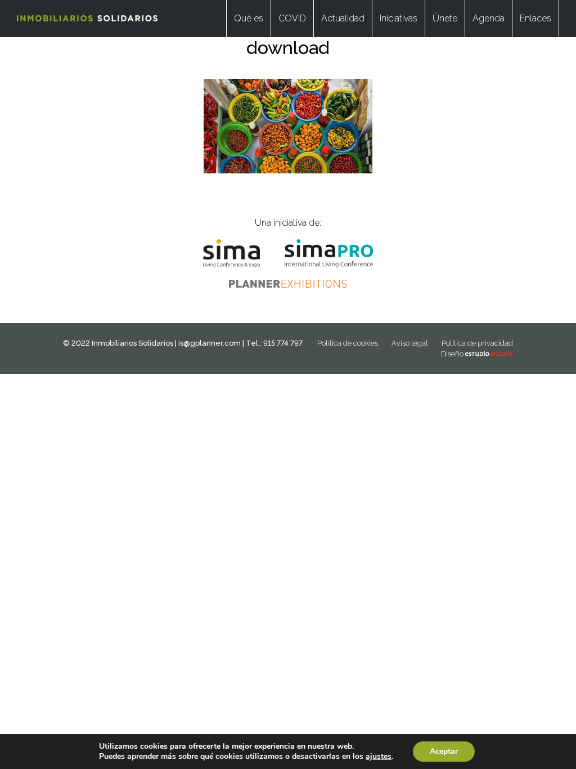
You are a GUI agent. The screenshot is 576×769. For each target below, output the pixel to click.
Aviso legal (410, 343)
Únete (445, 18)
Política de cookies (347, 343)
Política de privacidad (477, 343)
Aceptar (444, 751)
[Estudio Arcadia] (489, 354)
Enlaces (535, 18)
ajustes (379, 757)
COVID (292, 18)
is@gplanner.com (209, 343)
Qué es (248, 18)
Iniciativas (398, 18)
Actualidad (342, 18)
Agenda (488, 18)
